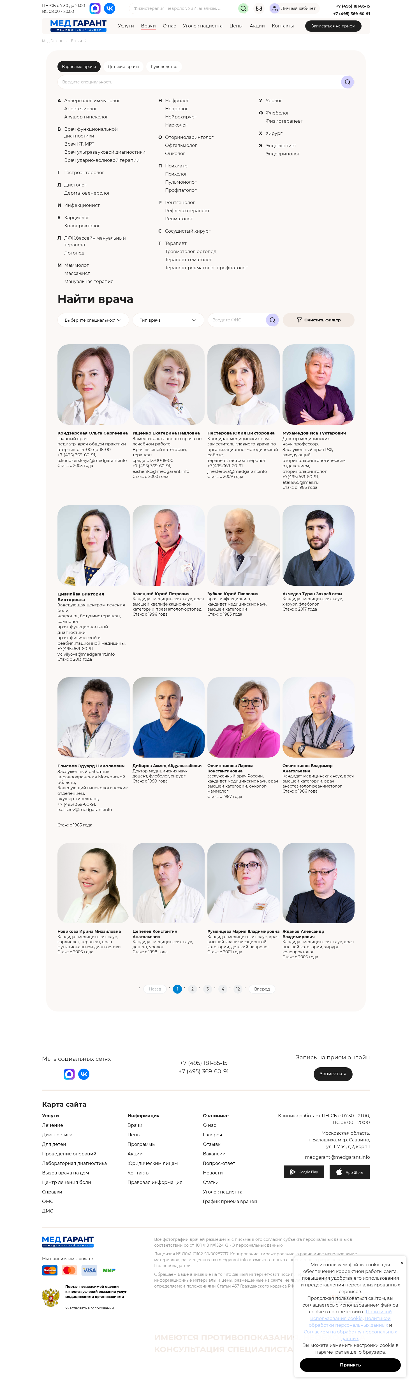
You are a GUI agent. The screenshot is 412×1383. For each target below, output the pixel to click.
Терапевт (176, 243)
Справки (52, 1192)
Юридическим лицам (153, 1163)
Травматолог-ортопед (190, 251)
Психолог (176, 174)
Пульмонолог (181, 182)
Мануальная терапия (89, 281)
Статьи (211, 1182)
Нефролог (177, 100)
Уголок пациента (203, 26)
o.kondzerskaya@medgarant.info (92, 460)
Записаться (333, 1073)
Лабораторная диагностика (74, 1163)
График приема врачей (230, 1201)
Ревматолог (179, 218)
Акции (257, 26)
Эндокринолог (283, 153)
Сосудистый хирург (188, 231)
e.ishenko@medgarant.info (161, 471)
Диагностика (57, 1134)
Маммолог (76, 265)
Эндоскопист (281, 145)
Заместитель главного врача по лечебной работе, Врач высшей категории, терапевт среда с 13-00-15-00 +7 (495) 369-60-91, (167, 449)
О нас (169, 26)
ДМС (47, 1211)
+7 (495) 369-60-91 (351, 13)
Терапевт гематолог (188, 259)
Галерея (212, 1134)
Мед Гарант (52, 41)
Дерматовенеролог (87, 193)
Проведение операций (69, 1154)
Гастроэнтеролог (84, 172)
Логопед (74, 253)
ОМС (47, 1201)
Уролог (274, 100)
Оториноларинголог (189, 137)
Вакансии (214, 1154)
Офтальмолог (181, 145)
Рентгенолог (180, 202)
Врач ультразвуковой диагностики (104, 152)
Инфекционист (82, 205)
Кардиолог (76, 217)
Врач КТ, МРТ (79, 144)
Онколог (175, 153)
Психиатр (176, 166)
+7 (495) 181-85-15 (353, 6)
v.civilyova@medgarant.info (86, 654)
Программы (142, 1144)
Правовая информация (155, 1182)
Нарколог (176, 125)
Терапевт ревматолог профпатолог (206, 267)
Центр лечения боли (66, 1182)
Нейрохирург (181, 117)
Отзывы (212, 1144)
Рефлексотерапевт (187, 210)
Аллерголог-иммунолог (92, 100)
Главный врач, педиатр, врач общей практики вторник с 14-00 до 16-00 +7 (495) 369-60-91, (92, 443)
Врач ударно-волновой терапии (102, 160)
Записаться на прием (333, 26)
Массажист (77, 273)
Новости (213, 1173)
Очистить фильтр (322, 320)
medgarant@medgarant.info (337, 1157)
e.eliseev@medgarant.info (84, 809)
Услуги (126, 26)
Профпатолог (181, 190)
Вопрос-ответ (219, 1163)
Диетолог (75, 185)
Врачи (148, 26)
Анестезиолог (80, 108)
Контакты (283, 26)
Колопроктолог (82, 225)
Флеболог (277, 113)
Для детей (54, 1144)
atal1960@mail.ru (301, 482)
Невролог (176, 108)
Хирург (274, 133)
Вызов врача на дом (65, 1173)
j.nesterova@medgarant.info (237, 471)
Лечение (52, 1125)
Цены (236, 26)
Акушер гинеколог (86, 117)
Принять (350, 1365)
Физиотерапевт (284, 121)
